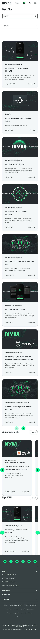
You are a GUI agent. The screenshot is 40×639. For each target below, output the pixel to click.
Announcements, (10, 64)
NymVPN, (8, 305)
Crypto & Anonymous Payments (15, 462)
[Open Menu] (35, 3)
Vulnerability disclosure (27, 613)
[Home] (7, 3)
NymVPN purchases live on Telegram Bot (19, 263)
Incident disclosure (20, 617)
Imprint (5, 605)
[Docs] (24, 3)
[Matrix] (35, 561)
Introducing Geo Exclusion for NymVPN (16, 70)
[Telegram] (5, 561)
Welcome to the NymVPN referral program (18, 408)
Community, (19, 402)
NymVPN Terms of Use (30, 605)
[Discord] (17, 561)
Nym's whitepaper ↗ (9, 574)
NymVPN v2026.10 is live (15, 310)
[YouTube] (29, 561)
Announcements (17, 305)
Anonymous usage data (13, 613)
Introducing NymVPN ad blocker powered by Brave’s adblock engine (19, 358)
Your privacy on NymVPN (12, 609)
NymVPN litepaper (8, 578)
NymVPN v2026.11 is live (14, 164)
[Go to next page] (23, 428)
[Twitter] (11, 561)
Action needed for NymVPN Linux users (18, 119)
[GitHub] (23, 561)
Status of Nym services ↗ (10, 585)
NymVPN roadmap (8, 582)
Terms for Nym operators (27, 609)
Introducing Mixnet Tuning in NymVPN (16, 213)
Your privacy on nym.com (16, 605)
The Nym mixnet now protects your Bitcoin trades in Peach (17, 468)
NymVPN (19, 64)
